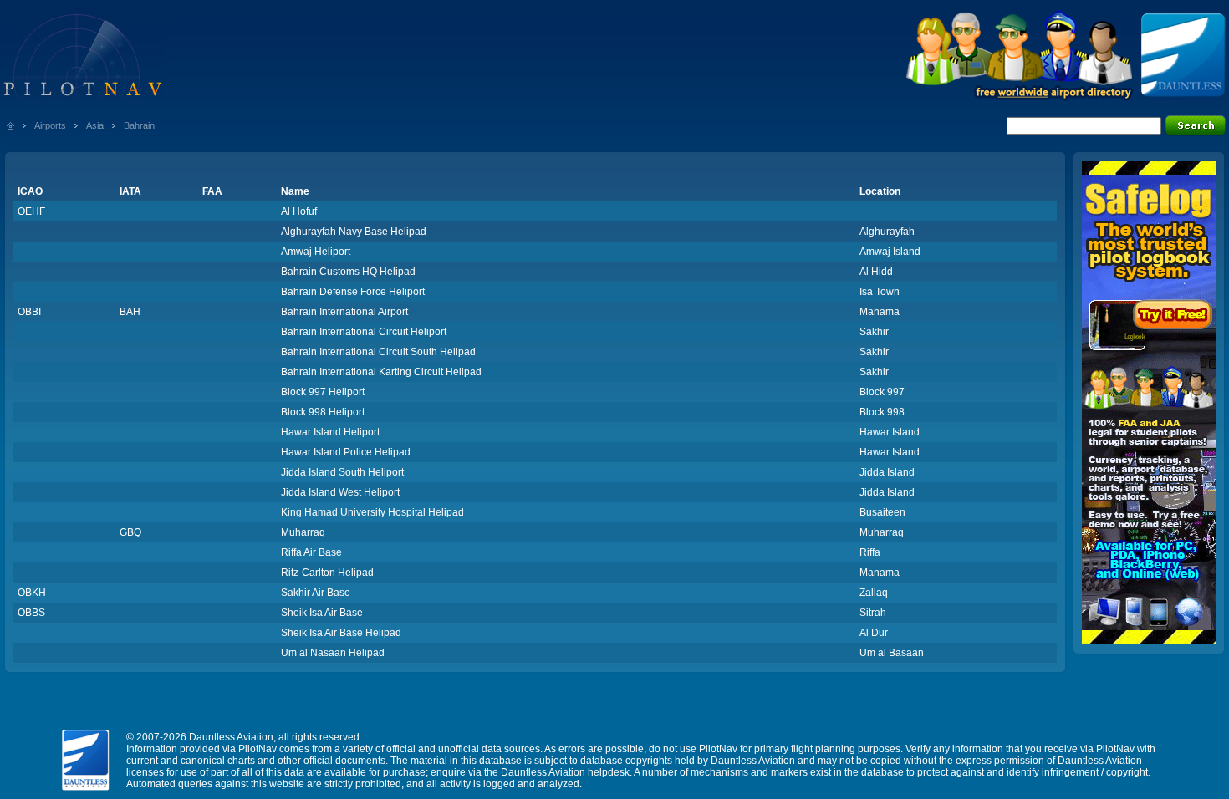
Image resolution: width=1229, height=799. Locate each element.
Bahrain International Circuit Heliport (363, 332)
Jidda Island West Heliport (340, 492)
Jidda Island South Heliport (342, 472)
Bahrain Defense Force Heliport (353, 292)
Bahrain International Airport (344, 312)
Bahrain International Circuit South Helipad (378, 352)
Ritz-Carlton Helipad (327, 572)
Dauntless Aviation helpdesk (565, 772)
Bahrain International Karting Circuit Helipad (381, 372)
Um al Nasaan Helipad (333, 653)
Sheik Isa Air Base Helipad (341, 633)
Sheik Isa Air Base (322, 612)
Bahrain (139, 125)
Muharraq (303, 532)
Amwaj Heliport (315, 251)
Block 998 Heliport (323, 412)
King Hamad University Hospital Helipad (372, 512)
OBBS (31, 612)
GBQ (130, 532)
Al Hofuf (299, 211)
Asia (95, 125)
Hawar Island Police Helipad (346, 452)
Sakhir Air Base (315, 592)
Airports (50, 125)
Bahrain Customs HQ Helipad (348, 271)
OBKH (32, 592)
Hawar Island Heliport (330, 432)
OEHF (31, 211)
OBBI (29, 312)
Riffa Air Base (311, 552)
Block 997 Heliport (323, 392)
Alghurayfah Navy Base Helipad (353, 231)
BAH (130, 312)
